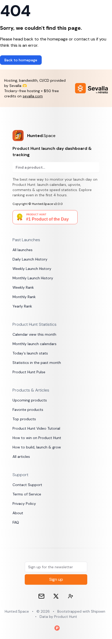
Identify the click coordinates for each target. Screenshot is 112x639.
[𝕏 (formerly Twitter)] (56, 596)
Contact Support (27, 484)
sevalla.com (33, 96)
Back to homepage (20, 60)
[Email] (41, 596)
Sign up (56, 579)
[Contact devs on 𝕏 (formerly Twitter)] (70, 596)
